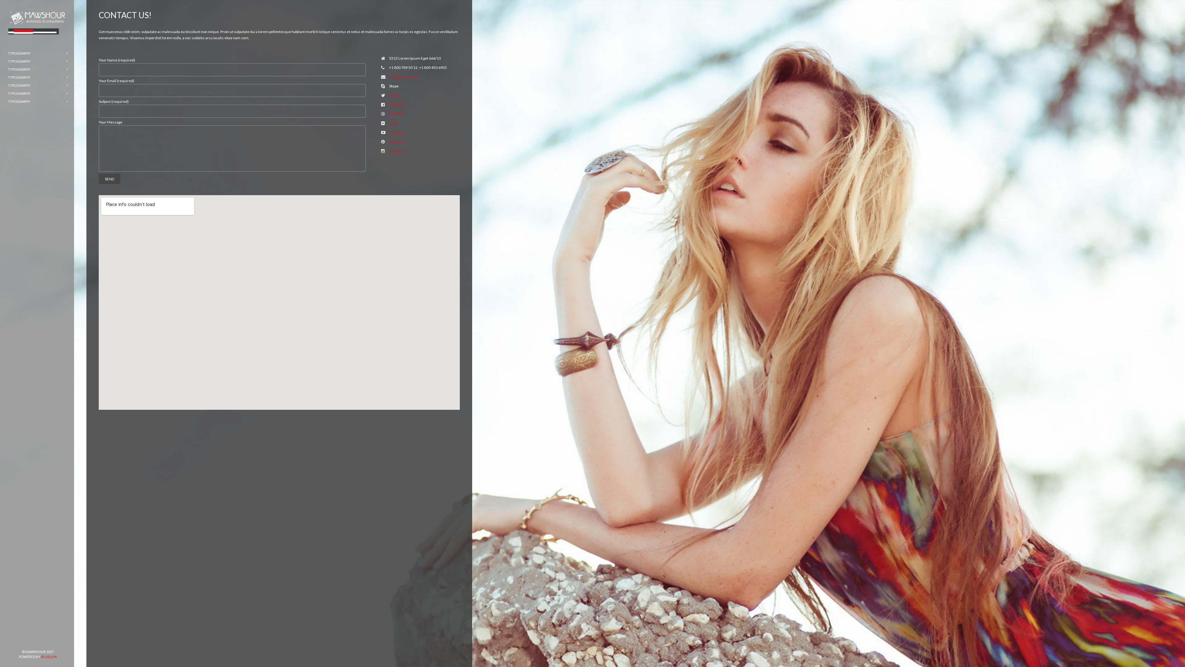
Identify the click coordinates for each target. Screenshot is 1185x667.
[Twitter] (38, 641)
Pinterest (397, 141)
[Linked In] (58, 641)
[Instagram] (48, 641)
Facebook (397, 104)
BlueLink (49, 657)
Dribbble (396, 113)
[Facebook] (18, 641)
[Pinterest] (28, 641)
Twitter (395, 95)
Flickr (393, 123)
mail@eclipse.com (404, 76)
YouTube (396, 132)
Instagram (397, 151)
